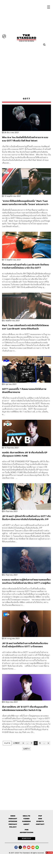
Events (40, 821)
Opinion (13, 821)
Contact (40, 824)
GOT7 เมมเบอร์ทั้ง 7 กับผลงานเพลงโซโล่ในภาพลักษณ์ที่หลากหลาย (24, 390)
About (26, 824)
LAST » (26, 748)
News (12, 816)
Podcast (13, 818)
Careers (26, 821)
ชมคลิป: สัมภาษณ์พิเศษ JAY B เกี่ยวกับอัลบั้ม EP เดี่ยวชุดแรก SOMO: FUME (24, 454)
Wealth (26, 816)
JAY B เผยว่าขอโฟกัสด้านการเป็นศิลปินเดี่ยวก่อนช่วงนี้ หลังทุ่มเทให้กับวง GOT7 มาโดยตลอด (25, 645)
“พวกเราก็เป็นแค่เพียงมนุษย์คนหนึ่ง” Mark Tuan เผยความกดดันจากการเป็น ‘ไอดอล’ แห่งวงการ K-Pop (25, 202)
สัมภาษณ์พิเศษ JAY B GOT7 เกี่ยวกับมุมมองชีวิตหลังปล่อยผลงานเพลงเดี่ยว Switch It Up (25, 708)
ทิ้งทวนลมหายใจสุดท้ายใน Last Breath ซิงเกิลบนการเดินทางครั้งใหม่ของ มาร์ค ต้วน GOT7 (25, 266)
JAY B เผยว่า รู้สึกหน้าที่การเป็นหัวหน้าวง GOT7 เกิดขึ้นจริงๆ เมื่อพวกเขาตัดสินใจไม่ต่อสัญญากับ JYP (26, 518)
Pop (40, 816)
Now (40, 818)
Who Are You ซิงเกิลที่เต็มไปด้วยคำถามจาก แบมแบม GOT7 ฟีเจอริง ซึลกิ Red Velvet (25, 139)
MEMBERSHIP (26, 838)
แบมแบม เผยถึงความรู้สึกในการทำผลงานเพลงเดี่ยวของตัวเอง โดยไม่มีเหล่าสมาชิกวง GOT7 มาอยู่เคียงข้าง (26, 581)
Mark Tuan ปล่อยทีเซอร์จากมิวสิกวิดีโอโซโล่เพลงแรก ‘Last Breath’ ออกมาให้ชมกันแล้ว (25, 327)
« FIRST (16, 743)
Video (26, 818)
